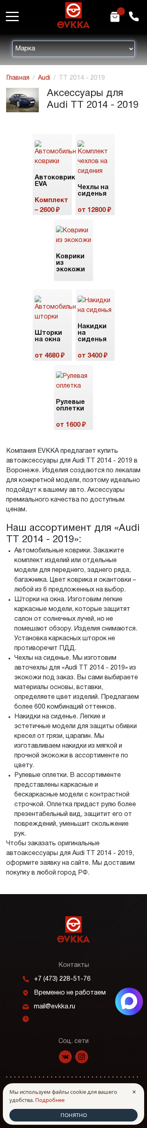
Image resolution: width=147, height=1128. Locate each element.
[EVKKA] (73, 929)
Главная (17, 78)
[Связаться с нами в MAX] (129, 1001)
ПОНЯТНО (73, 1115)
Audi (44, 78)
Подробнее (50, 1100)
